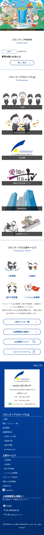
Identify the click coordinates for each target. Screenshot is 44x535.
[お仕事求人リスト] (22, 216)
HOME (9, 506)
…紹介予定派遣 (8, 469)
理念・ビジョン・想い (11, 423)
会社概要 (6, 428)
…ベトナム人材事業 (10, 473)
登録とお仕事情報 (9, 481)
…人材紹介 (7, 464)
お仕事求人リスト (21, 342)
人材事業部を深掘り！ (22, 332)
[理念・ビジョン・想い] (22, 115)
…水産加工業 (7, 441)
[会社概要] (22, 140)
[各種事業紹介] (22, 191)
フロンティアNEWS (10, 477)
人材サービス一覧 (21, 322)
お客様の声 (7, 486)
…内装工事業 (7, 445)
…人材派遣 (7, 460)
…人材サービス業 (9, 436)
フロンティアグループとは (16, 414)
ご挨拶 (5, 419)
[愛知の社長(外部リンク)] (22, 165)
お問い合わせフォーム (14, 515)
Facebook (9, 490)
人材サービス (9, 455)
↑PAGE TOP (37, 365)
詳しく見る (22, 62)
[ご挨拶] (22, 89)
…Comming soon (9, 449)
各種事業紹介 (7, 432)
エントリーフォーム (21, 352)
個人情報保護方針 (12, 510)
